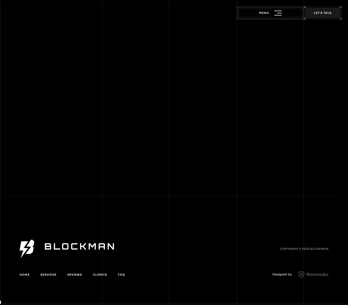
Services (49, 274)
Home (25, 274)
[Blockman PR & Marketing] (67, 249)
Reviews (74, 274)
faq (121, 274)
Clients (100, 274)
